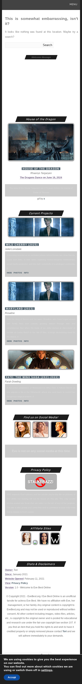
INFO (26, 273)
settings (46, 670)
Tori (64, 631)
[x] (23, 438)
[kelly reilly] (35, 545)
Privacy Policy (20, 583)
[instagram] (41, 438)
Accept (12, 677)
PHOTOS (18, 273)
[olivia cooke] (44, 545)
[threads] (59, 438)
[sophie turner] (26, 545)
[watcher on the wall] (55, 545)
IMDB (9, 273)
